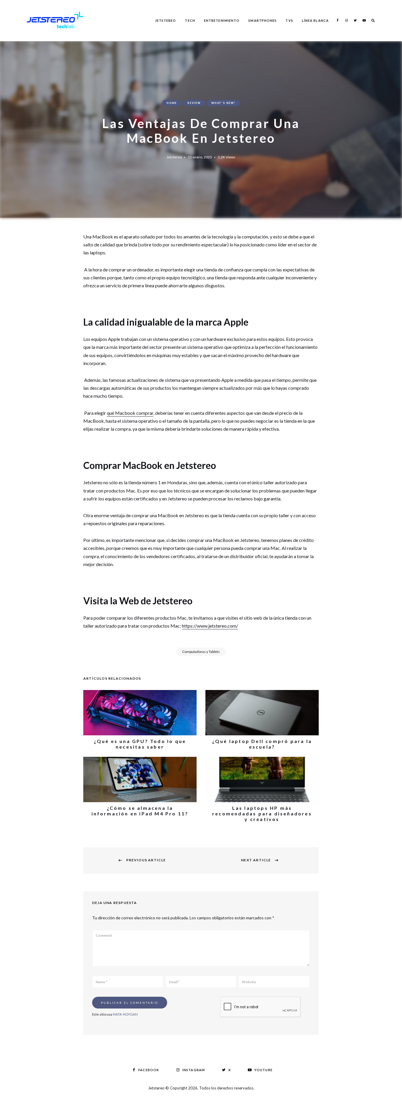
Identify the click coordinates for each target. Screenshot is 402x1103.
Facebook (337, 20)
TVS (289, 20)
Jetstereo (165, 20)
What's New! (223, 103)
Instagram (346, 20)
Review (194, 103)
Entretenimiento (222, 20)
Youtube (364, 20)
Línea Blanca (315, 20)
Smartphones (262, 20)
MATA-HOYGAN (125, 1014)
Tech (190, 20)
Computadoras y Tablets (201, 651)
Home (172, 103)
